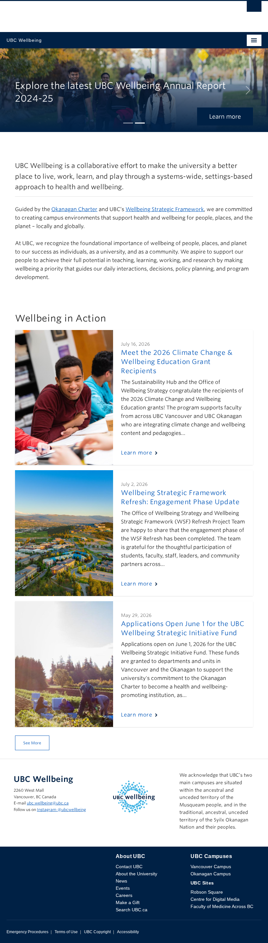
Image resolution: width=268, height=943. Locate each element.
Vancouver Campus (211, 866)
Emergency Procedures (27, 932)
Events (123, 888)
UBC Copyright (97, 932)
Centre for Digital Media (215, 899)
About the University (136, 873)
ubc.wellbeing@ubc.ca (48, 803)
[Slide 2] (140, 123)
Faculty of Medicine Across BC (222, 906)
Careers (124, 895)
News (121, 881)
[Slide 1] (128, 123)
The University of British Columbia (96, 13)
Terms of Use (66, 932)
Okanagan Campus (211, 873)
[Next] (248, 90)
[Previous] (20, 90)
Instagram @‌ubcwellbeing (61, 809)
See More (32, 742)
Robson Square (207, 892)
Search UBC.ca (131, 909)
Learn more (225, 116)
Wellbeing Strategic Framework (165, 209)
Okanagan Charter (74, 209)
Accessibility (128, 932)
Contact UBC (129, 866)
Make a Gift (128, 902)
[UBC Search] (254, 8)
